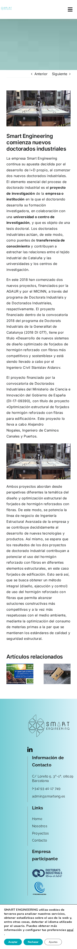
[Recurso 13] (6, 8)
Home (37, 819)
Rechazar (33, 942)
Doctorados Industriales (31, 303)
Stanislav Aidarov (45, 367)
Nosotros (39, 826)
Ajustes (53, 942)
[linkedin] (30, 749)
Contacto (39, 840)
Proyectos (40, 833)
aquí (70, 930)
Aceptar (13, 942)
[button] (9, 674)
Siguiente (59, 74)
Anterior (41, 74)
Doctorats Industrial (45, 297)
